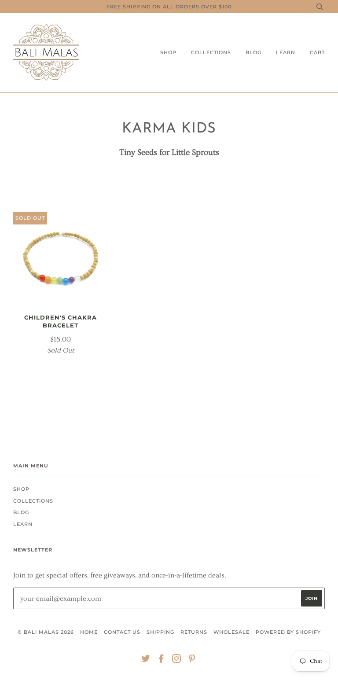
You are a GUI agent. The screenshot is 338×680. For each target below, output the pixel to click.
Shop (168, 52)
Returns (193, 632)
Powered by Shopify (288, 632)
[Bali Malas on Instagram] (176, 660)
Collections (211, 52)
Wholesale (231, 632)
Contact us (122, 632)
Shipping (160, 632)
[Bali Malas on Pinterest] (192, 660)
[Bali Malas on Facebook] (161, 660)
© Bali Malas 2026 (46, 632)
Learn (285, 52)
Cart (317, 52)
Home (89, 632)
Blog (253, 52)
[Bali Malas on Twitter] (146, 660)
